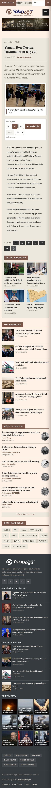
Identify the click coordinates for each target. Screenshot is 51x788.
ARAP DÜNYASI (35, 530)
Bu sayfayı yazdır (24, 57)
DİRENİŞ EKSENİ (29, 541)
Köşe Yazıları (17, 784)
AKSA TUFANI (21, 755)
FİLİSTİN (7, 530)
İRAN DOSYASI (10, 760)
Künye (27, 784)
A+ (21, 126)
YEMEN (17, 42)
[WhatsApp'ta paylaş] (22, 243)
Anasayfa (8, 42)
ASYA (6, 535)
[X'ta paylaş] (35, 243)
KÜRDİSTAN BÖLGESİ (29, 535)
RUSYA (14, 535)
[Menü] (45, 12)
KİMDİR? (44, 535)
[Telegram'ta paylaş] (7, 248)
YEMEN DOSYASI (27, 760)
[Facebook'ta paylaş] (16, 243)
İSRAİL (23, 530)
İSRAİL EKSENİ (10, 765)
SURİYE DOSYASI (28, 765)
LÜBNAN (7, 541)
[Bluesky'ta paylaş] (29, 243)
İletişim (34, 784)
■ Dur (10, 132)
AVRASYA (42, 541)
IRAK (15, 530)
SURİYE (16, 541)
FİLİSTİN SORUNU (19, 546)
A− (9, 126)
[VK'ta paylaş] (42, 243)
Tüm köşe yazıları (25, 514)
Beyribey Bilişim (24, 779)
